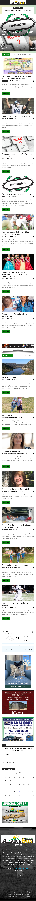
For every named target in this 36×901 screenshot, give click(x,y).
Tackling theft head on (11, 451)
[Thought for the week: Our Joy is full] (18, 479)
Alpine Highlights (22, 54)
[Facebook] (16, 876)
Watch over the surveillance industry (16, 194)
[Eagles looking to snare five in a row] (18, 106)
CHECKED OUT (18, 10)
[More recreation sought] (18, 367)
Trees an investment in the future (15, 565)
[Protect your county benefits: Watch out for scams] (14, 43)
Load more (17, 336)
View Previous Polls (8, 762)
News (3, 44)
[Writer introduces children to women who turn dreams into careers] (18, 66)
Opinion (4, 29)
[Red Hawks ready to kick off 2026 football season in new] (18, 222)
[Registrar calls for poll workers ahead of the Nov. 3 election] (18, 304)
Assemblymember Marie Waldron (15, 453)
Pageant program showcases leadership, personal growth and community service (14, 274)
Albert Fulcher (9, 379)
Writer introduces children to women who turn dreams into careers (16, 77)
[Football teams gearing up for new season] (18, 593)
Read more (6, 93)
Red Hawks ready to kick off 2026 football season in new (15, 233)
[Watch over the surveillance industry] (18, 25)
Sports (32, 46)
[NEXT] (32, 773)
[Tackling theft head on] (18, 441)
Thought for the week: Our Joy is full (16, 489)
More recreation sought (11, 377)
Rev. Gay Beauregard (12, 491)
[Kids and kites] (18, 405)
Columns (4, 453)
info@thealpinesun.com (21, 868)
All (14, 54)
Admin (7, 158)
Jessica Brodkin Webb (16, 417)
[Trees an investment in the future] (18, 555)
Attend (7, 754)
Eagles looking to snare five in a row (16, 116)
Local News (4, 80)
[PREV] (3, 773)
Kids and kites (7, 415)
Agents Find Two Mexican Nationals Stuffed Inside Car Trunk (16, 526)
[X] (20, 876)
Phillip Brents (9, 118)
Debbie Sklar (11, 80)
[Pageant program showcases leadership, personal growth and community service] (18, 262)
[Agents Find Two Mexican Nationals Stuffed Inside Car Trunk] (18, 515)
